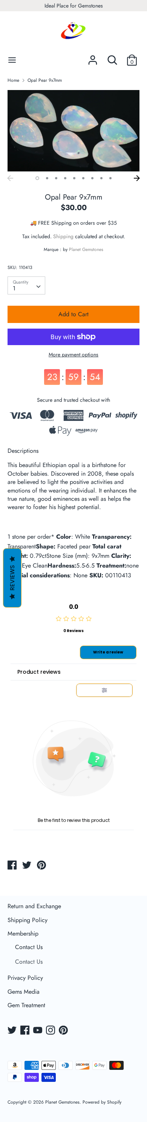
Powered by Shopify (102, 1102)
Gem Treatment (26, 1005)
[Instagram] (51, 1030)
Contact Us (29, 947)
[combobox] (26, 285)
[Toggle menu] (12, 60)
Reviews (12, 577)
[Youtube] (38, 1030)
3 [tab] (56, 178)
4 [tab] (65, 178)
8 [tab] (101, 178)
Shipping (63, 236)
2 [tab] (47, 178)
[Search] (112, 57)
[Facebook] (25, 1030)
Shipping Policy (27, 920)
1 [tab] (37, 178)
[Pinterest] (64, 1030)
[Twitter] (13, 1030)
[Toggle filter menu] (104, 690)
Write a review (108, 652)
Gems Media (24, 991)
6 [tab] (83, 178)
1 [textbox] (14, 288)
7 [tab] (92, 178)
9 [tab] (110, 178)
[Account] (92, 57)
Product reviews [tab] (39, 672)
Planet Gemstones (86, 249)
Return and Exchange (34, 906)
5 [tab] (74, 178)
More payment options (73, 354)
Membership (23, 933)
